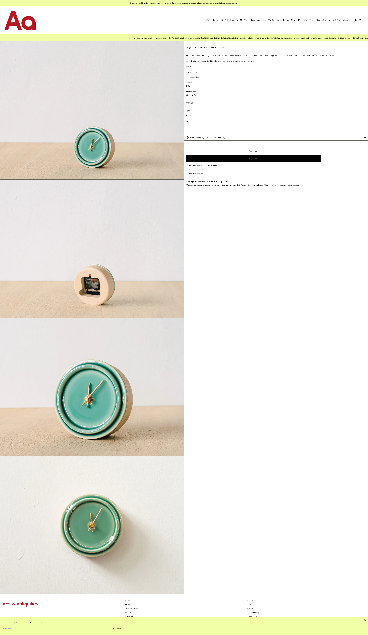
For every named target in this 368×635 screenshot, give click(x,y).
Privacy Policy (253, 612)
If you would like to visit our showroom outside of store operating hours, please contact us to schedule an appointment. (184, 2)
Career (250, 608)
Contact (250, 600)
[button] (365, 20)
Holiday (128, 612)
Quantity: (190, 122)
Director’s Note (131, 608)
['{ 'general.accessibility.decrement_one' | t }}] (187, 128)
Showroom (129, 604)
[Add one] (195, 128)
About (127, 600)
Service (250, 604)
